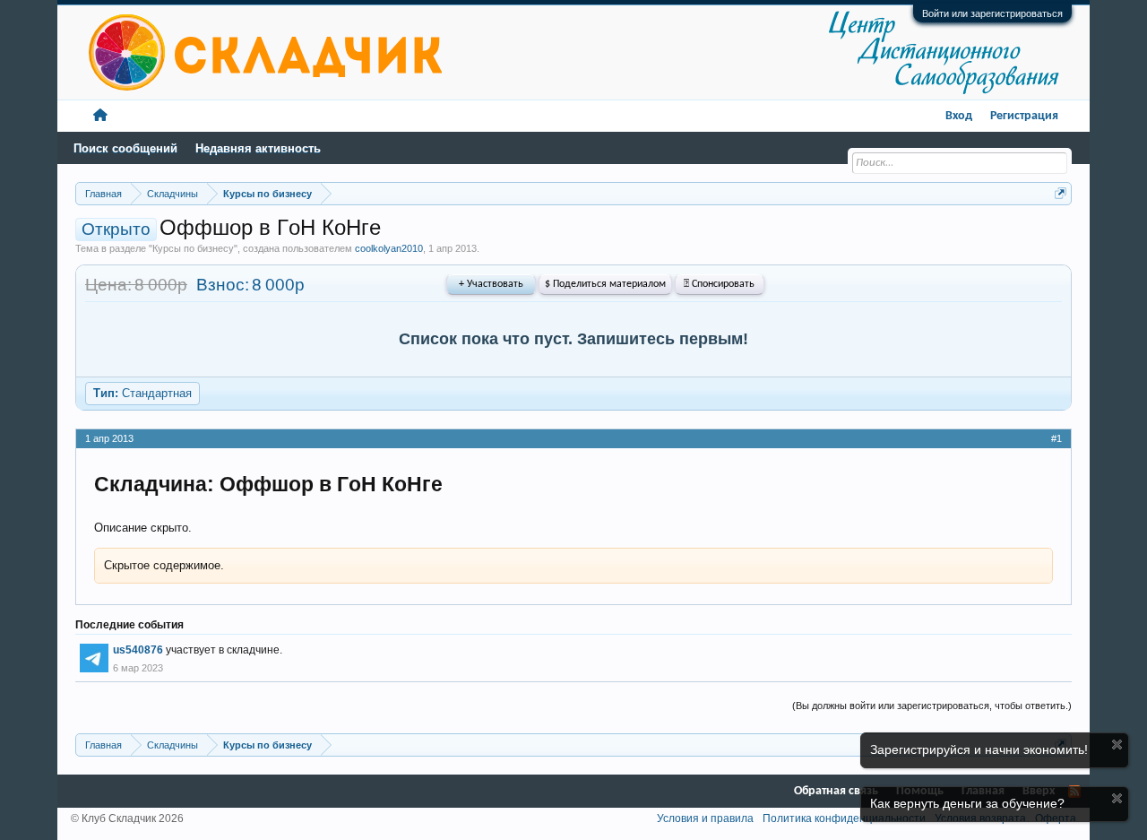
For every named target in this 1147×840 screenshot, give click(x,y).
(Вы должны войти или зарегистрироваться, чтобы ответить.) (932, 705)
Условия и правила (705, 818)
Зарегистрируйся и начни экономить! (979, 749)
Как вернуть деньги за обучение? (967, 803)
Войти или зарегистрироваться (992, 13)
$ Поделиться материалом (605, 284)
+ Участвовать (491, 284)
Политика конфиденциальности (844, 818)
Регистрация (1024, 116)
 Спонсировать (719, 284)
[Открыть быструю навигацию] (1060, 193)
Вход (958, 116)
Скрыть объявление (1117, 744)
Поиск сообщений (125, 148)
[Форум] (100, 116)
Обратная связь (836, 791)
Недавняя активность (258, 148)
